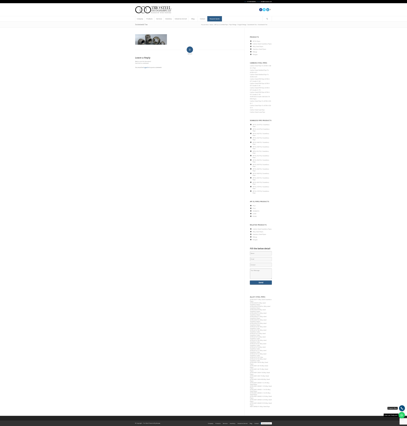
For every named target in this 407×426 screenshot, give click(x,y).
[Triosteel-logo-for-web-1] (153, 9)
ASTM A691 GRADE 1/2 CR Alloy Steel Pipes (259, 383)
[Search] (267, 18)
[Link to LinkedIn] (267, 9)
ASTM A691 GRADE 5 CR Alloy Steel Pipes (261, 400)
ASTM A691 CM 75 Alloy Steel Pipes (259, 370)
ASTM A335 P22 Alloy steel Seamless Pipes (258, 321)
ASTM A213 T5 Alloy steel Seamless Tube (258, 338)
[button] (402, 415)
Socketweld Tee (141, 24)
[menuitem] (140, 18)
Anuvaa (158, 423)
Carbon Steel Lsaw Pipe (257, 112)
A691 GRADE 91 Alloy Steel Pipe (260, 406)
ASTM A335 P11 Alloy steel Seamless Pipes (258, 317)
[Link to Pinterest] (270, 9)
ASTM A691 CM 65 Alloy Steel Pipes (259, 363)
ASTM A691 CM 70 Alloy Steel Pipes (259, 366)
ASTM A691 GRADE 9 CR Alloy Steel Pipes (261, 404)
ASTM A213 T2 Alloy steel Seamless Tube (258, 334)
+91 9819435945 (251, 1)
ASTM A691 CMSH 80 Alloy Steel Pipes (260, 380)
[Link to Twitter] (264, 9)
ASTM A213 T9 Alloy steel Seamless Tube (258, 348)
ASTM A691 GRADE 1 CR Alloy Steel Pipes (261, 387)
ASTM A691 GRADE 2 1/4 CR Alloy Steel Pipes (260, 394)
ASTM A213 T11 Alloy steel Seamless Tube (258, 351)
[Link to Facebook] (260, 9)
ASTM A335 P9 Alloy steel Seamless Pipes (258, 310)
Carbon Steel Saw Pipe (257, 110)
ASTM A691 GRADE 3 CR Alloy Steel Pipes (261, 397)
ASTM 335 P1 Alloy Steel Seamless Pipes (261, 300)
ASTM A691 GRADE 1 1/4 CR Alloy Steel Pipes (260, 390)
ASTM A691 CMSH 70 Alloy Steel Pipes (260, 373)
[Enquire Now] (402, 408)
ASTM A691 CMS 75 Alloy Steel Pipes (259, 377)
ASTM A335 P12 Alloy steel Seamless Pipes (258, 314)
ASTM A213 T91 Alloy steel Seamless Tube (258, 327)
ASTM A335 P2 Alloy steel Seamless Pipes (258, 304)
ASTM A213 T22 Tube (256, 357)
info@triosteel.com (266, 1)
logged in (146, 67)
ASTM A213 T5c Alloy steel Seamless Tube (258, 344)
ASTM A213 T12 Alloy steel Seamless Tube (258, 354)
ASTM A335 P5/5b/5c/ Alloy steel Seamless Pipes (260, 307)
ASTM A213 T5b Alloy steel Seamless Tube (258, 341)
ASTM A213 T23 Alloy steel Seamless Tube (258, 360)
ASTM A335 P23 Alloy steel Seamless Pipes (258, 324)
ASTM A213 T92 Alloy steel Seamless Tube (258, 331)
